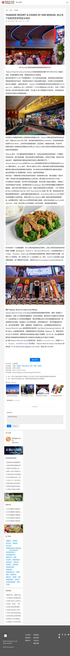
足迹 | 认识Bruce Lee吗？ (19, 601)
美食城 (18, 366)
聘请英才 (28, 640)
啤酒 (35, 366)
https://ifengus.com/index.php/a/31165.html (26, 372)
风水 (8, 613)
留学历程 (10, 616)
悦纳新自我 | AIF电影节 (21, 598)
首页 (7, 10)
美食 (31, 366)
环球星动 (10, 598)
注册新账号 (15, 426)
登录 (9, 426)
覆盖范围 (36, 643)
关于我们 (28, 635)
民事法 (9, 619)
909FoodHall (25, 366)
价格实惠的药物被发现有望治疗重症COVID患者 (21, 465)
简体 (17, 2)
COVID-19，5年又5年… (14, 480)
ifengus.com (16, 439)
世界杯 (39, 366)
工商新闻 (16, 10)
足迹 (8, 601)
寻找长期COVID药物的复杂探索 (16, 474)
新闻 (11, 10)
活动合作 (36, 640)
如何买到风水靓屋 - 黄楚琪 (19, 613)
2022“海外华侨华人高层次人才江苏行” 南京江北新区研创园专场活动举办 (33, 376)
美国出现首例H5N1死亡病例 (15, 486)
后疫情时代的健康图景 (13, 462)
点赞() (35, 360)
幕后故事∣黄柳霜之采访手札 (19, 607)
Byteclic (12, 647)
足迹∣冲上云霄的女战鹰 (18, 610)
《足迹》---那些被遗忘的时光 (20, 604)
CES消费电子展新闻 (13, 509)
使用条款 (36, 635)
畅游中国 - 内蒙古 (12, 595)
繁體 (20, 2)
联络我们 (28, 637)
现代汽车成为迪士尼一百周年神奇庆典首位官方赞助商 (27, 379)
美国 (14, 366)
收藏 (8, 382)
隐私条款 (36, 637)
